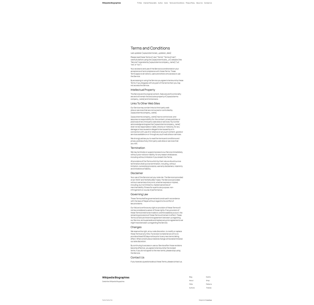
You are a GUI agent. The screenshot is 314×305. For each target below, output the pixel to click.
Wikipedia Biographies (111, 3)
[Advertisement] (157, 23)
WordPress (209, 300)
